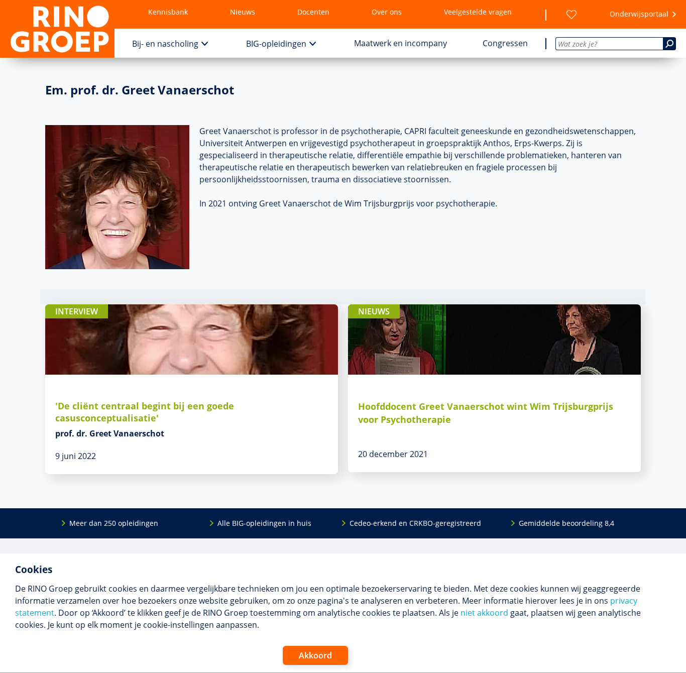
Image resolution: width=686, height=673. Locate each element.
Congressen (505, 43)
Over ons (387, 12)
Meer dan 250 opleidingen (113, 523)
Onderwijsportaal (639, 14)
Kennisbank (168, 12)
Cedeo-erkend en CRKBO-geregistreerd (415, 523)
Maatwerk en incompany (400, 43)
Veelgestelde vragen (478, 12)
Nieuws (242, 12)
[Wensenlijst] (571, 14)
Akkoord (315, 655)
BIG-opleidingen (276, 43)
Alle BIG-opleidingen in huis (264, 523)
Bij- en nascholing (165, 43)
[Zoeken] (669, 43)
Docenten (313, 12)
